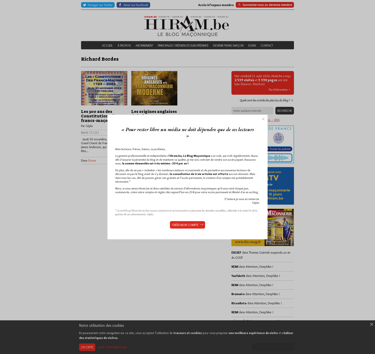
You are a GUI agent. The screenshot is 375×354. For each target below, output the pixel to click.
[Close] (263, 119)
